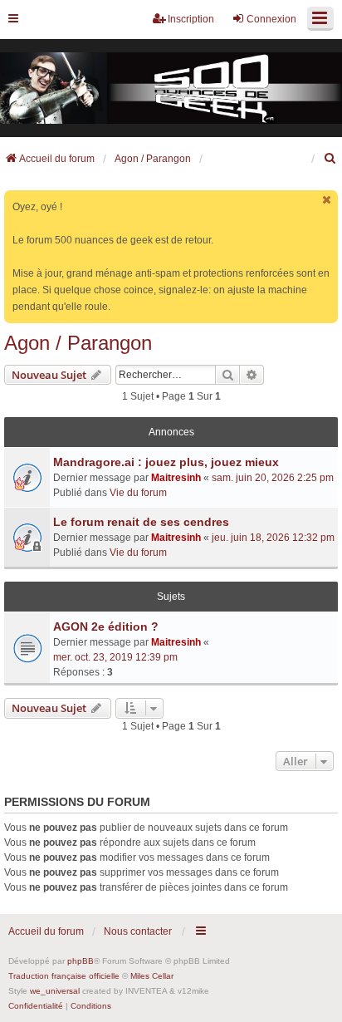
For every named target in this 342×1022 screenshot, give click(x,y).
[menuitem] (330, 158)
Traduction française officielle (64, 975)
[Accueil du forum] (171, 88)
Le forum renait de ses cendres (141, 521)
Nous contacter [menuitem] (138, 931)
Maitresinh (176, 478)
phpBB (80, 960)
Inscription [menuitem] (191, 19)
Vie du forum (138, 493)
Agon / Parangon (78, 343)
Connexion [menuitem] (271, 19)
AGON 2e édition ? (106, 626)
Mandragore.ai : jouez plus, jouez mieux (166, 462)
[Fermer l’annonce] (327, 200)
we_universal (55, 990)
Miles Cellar (151, 975)
